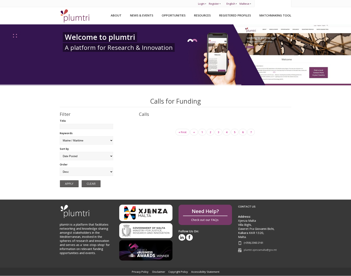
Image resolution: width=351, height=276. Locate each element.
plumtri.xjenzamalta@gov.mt (260, 250)
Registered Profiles (235, 15)
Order (64, 164)
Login (201, 3)
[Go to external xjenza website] (146, 212)
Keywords (66, 133)
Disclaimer (158, 272)
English (230, 3)
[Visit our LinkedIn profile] (182, 237)
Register (214, 3)
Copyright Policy (178, 272)
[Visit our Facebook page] (189, 237)
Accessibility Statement (205, 272)
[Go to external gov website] (146, 229)
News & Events (141, 15)
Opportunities (173, 15)
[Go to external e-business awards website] (146, 249)
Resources (202, 15)
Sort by (64, 149)
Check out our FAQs (205, 215)
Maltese (244, 3)
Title (63, 121)
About (116, 15)
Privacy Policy (140, 272)
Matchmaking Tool (275, 15)
